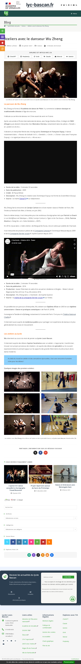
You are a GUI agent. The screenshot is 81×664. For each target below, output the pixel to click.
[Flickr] (31, 542)
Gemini (71, 56)
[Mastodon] (3, 640)
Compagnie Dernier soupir (20, 233)
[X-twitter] (7, 640)
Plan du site (46, 645)
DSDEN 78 (25, 630)
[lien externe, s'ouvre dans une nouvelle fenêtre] (13, 5)
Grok (37, 56)
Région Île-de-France (28, 648)
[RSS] (49, 542)
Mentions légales (47, 621)
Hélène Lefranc (12, 46)
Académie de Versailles (29, 626)
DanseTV (22, 199)
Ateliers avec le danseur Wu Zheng (38, 26)
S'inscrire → (68, 577)
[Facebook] (13, 542)
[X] (7, 542)
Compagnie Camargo (42, 231)
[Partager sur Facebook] (40, 453)
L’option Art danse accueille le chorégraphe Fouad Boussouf (15, 488)
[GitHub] (37, 542)
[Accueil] (5, 26)
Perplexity (26, 56)
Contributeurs (75, 659)
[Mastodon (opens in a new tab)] (61, 5)
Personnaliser (69, 662)
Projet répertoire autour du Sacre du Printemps (40, 487)
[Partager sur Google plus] (46, 453)
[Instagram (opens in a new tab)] (71, 5)
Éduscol (24, 635)
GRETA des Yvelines (28, 644)
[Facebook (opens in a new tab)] (68, 5)
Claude (48, 56)
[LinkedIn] (25, 542)
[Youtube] (43, 542)
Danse (39, 46)
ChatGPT (13, 56)
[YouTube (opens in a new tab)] (73, 5)
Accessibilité (46, 637)
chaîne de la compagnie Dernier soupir (28, 298)
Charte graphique (47, 641)
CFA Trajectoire (27, 639)
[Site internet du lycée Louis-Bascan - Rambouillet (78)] (40, 5)
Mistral (59, 56)
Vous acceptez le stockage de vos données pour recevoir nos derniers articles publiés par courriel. (58, 583)
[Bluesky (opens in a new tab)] (64, 5)
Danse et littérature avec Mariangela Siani (65, 486)
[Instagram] (19, 542)
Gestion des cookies (48, 632)
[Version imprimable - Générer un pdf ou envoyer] (13, 500)
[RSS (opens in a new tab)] (76, 5)
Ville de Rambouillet (28, 653)
